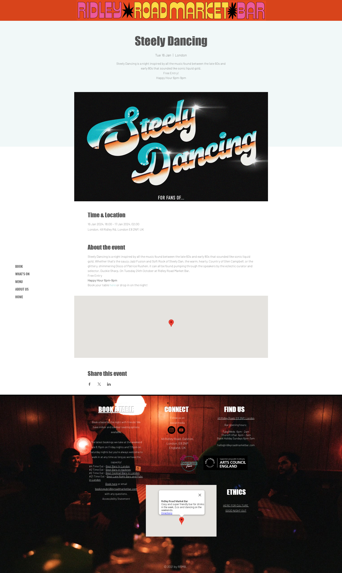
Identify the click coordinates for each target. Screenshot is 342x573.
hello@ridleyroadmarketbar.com (236, 445)
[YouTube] (181, 430)
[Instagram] (171, 430)
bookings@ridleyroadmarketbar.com (116, 488)
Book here (111, 484)
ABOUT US (21, 289)
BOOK (19, 266)
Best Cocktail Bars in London (123, 473)
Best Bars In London (118, 466)
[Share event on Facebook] (89, 384)
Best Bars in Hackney (118, 469)
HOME (19, 296)
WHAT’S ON (22, 273)
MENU (19, 281)
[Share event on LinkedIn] (109, 384)
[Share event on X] (99, 384)
